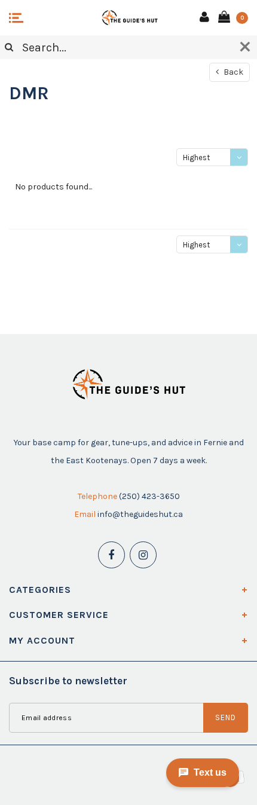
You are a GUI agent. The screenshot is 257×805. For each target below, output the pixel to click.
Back (232, 72)
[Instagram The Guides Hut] (143, 554)
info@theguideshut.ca (140, 514)
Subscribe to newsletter (68, 681)
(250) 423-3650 (149, 496)
